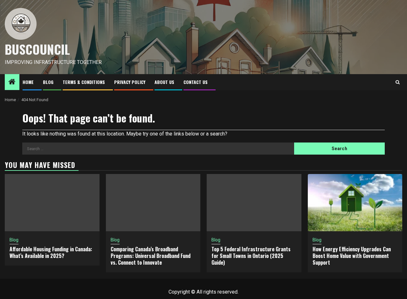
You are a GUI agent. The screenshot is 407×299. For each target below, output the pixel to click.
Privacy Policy (129, 82)
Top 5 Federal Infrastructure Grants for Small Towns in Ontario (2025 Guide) (251, 255)
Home (28, 82)
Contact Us (195, 82)
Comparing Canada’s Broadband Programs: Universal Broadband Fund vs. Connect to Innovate (150, 255)
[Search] (398, 82)
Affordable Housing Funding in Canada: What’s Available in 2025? (51, 252)
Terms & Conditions (84, 82)
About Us (164, 82)
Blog (48, 82)
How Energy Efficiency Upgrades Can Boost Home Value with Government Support (352, 255)
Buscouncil (37, 49)
